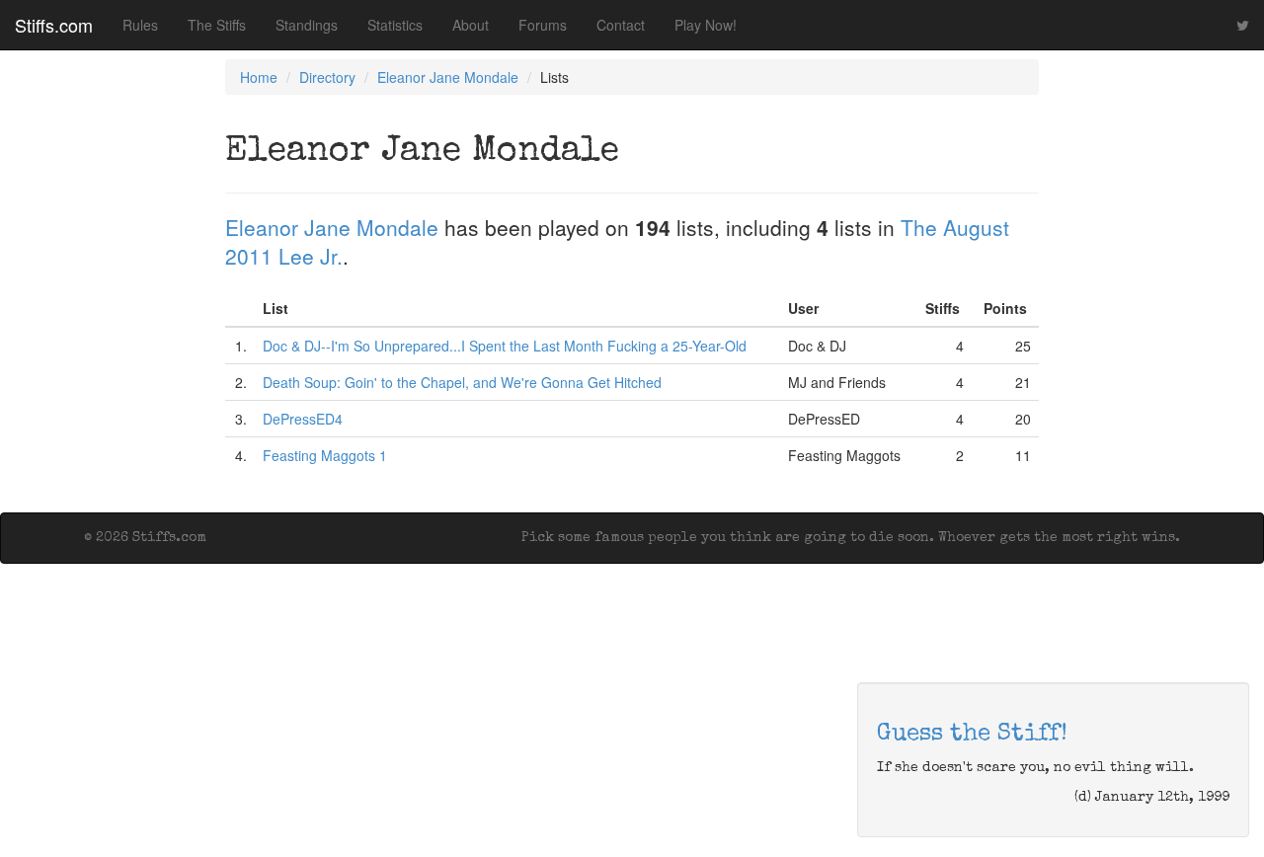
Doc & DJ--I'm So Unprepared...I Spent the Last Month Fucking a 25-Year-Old (505, 345)
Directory (327, 77)
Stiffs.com (54, 25)
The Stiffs (217, 25)
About (470, 25)
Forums (542, 25)
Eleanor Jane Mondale (447, 77)
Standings (307, 25)
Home (258, 77)
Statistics (395, 25)
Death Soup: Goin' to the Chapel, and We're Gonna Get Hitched (462, 382)
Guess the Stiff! (972, 734)
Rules (140, 25)
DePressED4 (303, 418)
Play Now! (705, 25)
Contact (620, 25)
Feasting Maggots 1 (325, 455)
